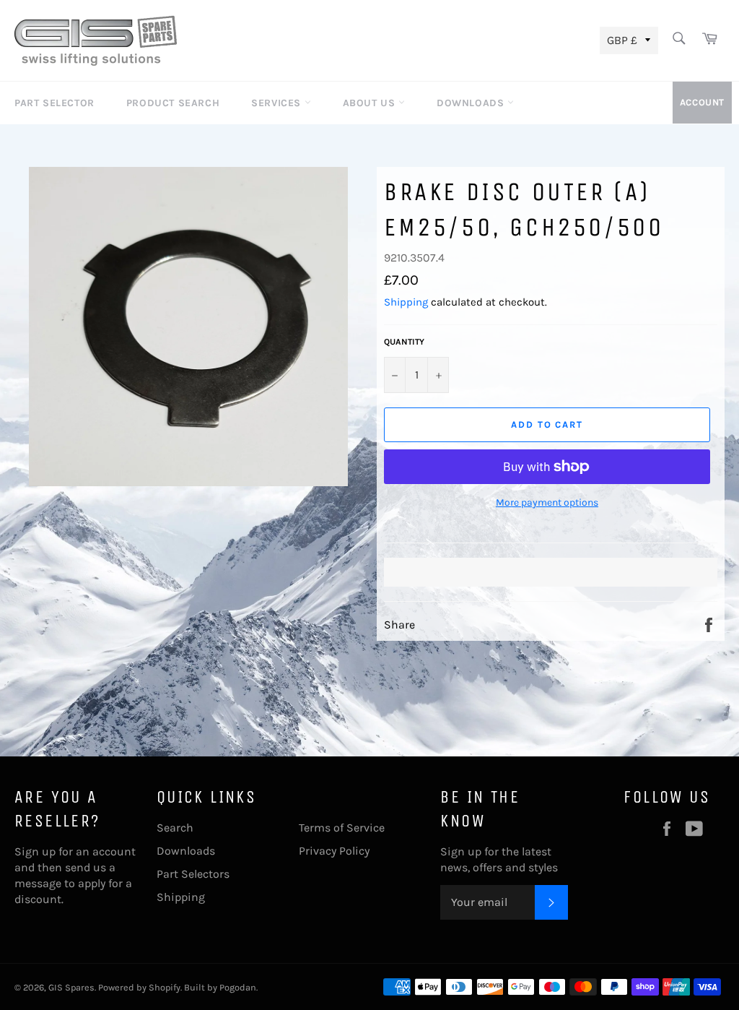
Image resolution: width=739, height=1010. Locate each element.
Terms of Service (342, 827)
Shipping (406, 301)
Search (175, 827)
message (37, 883)
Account (702, 102)
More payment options (547, 502)
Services (277, 103)
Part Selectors (193, 874)
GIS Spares (71, 987)
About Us (370, 103)
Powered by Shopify (139, 987)
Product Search (172, 103)
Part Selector (54, 103)
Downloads (472, 103)
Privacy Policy (334, 851)
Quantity (404, 342)
